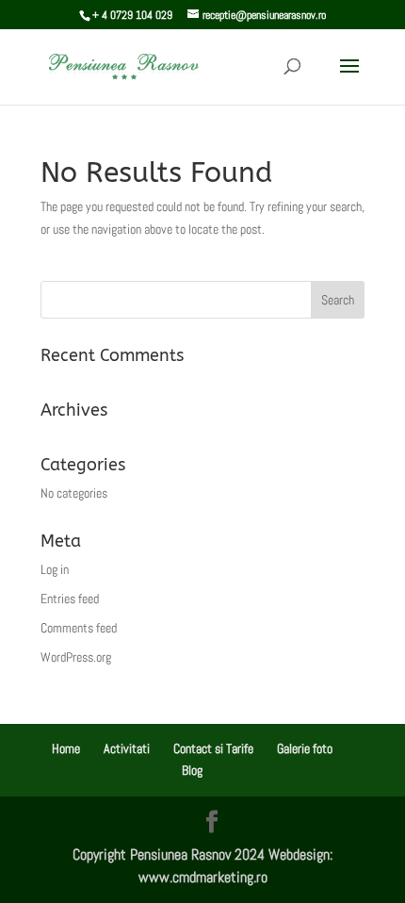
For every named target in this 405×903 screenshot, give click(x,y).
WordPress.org (75, 657)
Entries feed (69, 598)
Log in (54, 569)
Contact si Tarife (213, 748)
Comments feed (78, 627)
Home (66, 748)
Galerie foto (304, 748)
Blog (192, 770)
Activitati (127, 748)
